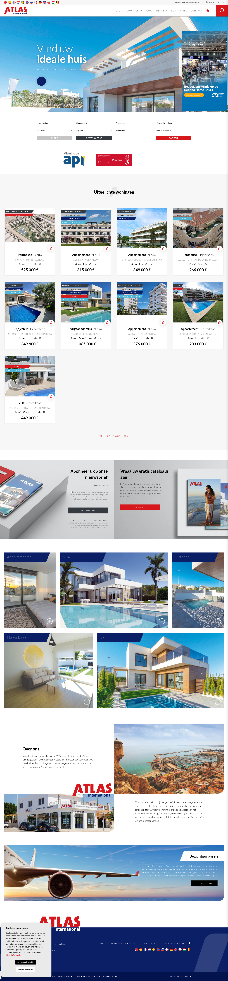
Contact (197, 11)
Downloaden (140, 507)
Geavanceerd (94, 138)
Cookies (99, 976)
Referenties (179, 11)
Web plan (111, 976)
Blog (149, 11)
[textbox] (54, 122)
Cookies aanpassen (25, 969)
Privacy (87, 976)
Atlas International (17, 10)
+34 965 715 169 (216, 2)
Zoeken (173, 138)
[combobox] (54, 123)
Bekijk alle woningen (114, 436)
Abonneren (88, 510)
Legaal (76, 976)
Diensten (162, 11)
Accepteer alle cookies (25, 962)
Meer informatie (13, 955)
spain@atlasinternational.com (190, 2)
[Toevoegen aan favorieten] (51, 248)
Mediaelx (186, 976)
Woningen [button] (133, 11)
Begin (119, 11)
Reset (54, 138)
